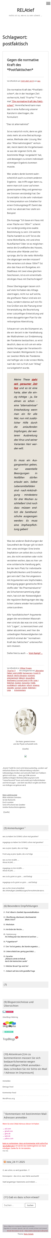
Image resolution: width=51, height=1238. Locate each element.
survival (18, 688)
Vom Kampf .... (36, 653)
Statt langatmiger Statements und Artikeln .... (20, 1182)
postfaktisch (12, 685)
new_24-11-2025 (15, 1161)
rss (4, 1151)
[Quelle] (25, 749)
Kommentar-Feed (9, 1092)
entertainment (12, 678)
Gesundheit (30, 678)
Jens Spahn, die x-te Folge (18, 848)
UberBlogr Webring (10, 1017)
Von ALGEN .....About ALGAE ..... (11, 861)
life (31, 680)
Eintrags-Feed (8, 1087)
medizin (18, 683)
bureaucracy (28, 673)
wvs (38, 81)
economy (31, 675)
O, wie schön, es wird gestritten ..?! (16, 1170)
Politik (33, 683)
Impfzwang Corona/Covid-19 (18, 680)
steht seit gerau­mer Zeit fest (25, 384)
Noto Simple (28, 1234)
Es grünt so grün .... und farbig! (20, 876)
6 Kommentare (20, 690)
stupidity (10, 688)
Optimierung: (20, 935)
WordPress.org (9, 1098)
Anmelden (6, 1081)
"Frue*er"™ (11, 670)
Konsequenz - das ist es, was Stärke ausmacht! (21, 1176)
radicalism (22, 685)
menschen (26, 683)
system (24, 688)
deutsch (10, 675)
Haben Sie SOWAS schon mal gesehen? (23, 836)
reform (29, 685)
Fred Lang (6, 854)
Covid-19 (36, 673)
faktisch (22, 678)
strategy (36, 685)
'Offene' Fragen (26, 668)
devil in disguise (20, 675)
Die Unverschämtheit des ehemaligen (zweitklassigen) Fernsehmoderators (23, 889)
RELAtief (25, 10)
